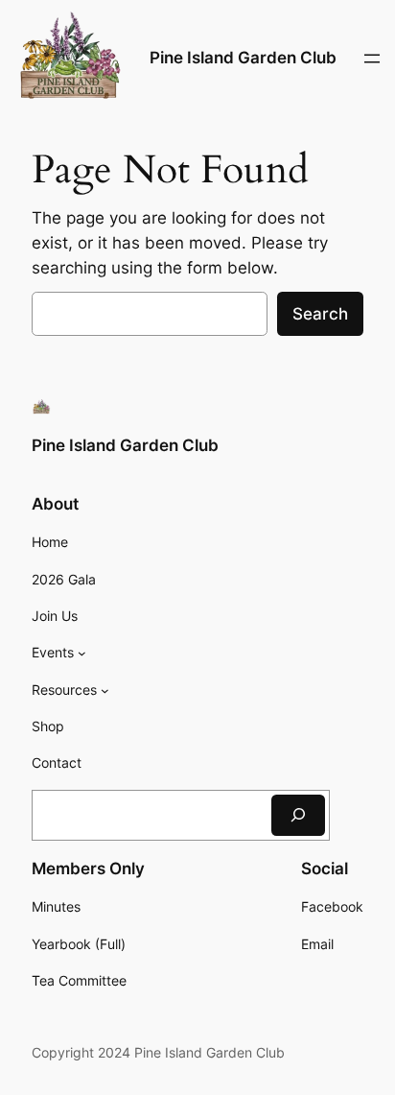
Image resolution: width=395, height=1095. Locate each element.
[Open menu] (371, 58)
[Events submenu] (82, 653)
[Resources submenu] (105, 690)
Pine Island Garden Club (243, 57)
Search (320, 313)
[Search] (298, 815)
